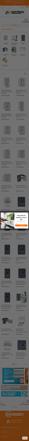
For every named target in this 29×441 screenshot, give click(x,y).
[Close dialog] (27, 213)
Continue (21, 225)
